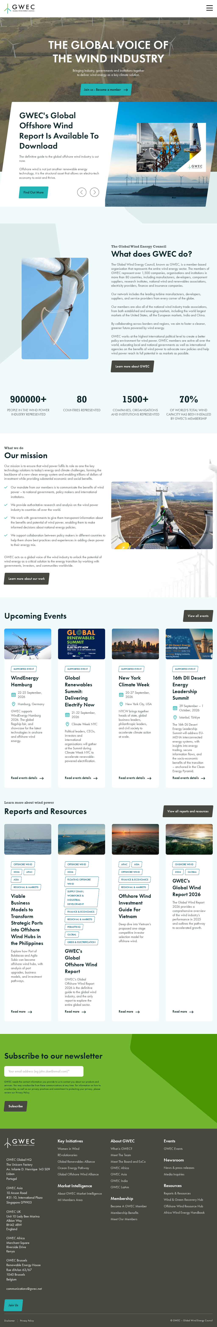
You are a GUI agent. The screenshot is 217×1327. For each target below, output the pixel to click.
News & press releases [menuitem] (179, 1167)
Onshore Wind (184, 864)
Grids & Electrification (81, 942)
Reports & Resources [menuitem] (177, 1193)
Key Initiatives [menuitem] (70, 1141)
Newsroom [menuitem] (174, 1160)
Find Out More (34, 192)
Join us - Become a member (102, 89)
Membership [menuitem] (122, 1198)
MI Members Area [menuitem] (70, 1200)
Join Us (13, 1305)
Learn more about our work (26, 578)
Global (71, 934)
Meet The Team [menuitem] (121, 1155)
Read (7, 631)
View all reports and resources (188, 811)
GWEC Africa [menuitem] (120, 1168)
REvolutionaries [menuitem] (67, 1155)
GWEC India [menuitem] (119, 1181)
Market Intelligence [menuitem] (75, 1186)
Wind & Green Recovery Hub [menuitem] (183, 1199)
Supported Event (24, 669)
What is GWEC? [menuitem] (121, 1148)
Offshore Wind (23, 864)
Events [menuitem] (169, 1141)
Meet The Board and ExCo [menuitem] (128, 1161)
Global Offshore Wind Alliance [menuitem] (78, 1174)
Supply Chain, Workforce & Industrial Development (75, 898)
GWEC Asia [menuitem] (119, 1174)
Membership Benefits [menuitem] (124, 1212)
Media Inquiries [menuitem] (174, 1174)
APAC (29, 872)
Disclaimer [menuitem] (9, 1320)
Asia (16, 879)
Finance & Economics (80, 911)
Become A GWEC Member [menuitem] (129, 1206)
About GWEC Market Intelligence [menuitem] (80, 1193)
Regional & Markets (26, 887)
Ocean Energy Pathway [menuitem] (73, 1168)
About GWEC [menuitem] (123, 1141)
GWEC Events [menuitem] (173, 1148)
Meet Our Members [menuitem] (124, 1219)
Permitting (74, 927)
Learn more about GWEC (132, 366)
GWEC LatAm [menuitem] (120, 1187)
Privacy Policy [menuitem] (27, 1320)
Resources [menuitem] (173, 1185)
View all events (198, 616)
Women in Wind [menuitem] (68, 1148)
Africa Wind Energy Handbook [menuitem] (184, 1212)
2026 (16, 872)
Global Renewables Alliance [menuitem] (76, 1161)
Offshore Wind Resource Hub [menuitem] (183, 1206)
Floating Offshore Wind (79, 882)
